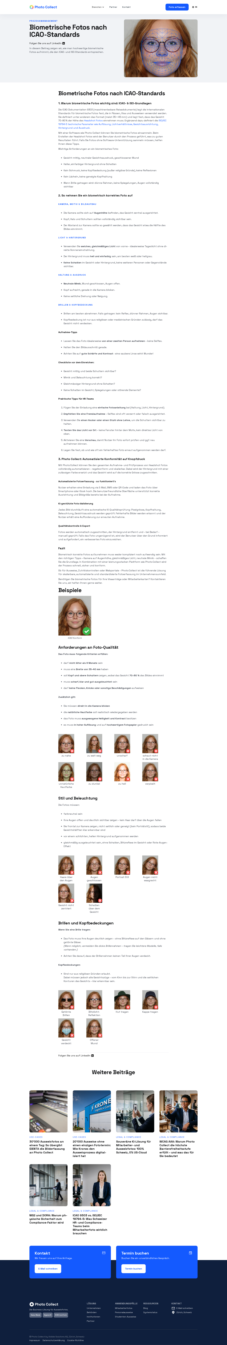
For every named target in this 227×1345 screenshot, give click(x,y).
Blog (145, 1308)
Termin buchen (133, 1268)
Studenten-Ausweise (125, 1316)
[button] (98, 7)
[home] (43, 7)
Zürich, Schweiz (184, 1312)
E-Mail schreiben (48, 1268)
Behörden (92, 1312)
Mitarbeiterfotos (123, 1308)
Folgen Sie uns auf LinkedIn (45, 43)
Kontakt (126, 7)
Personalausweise (124, 1312)
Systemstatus (150, 1312)
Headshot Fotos (93, 120)
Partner (90, 1321)
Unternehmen (94, 1308)
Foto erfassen (177, 7)
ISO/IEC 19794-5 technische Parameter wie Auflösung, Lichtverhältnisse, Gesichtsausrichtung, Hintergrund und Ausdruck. (112, 124)
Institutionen (93, 1316)
